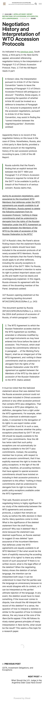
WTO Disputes (32, 16)
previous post (26, 52)
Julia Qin (8, 14)
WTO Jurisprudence (10, 18)
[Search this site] (36, 4)
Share (33, 18)
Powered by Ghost (22, 698)
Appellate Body (20, 14)
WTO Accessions (19, 16)
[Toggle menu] (40, 4)
